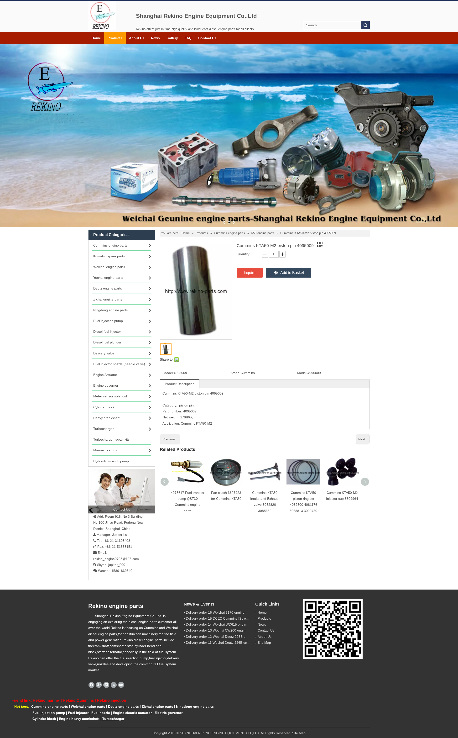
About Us (136, 38)
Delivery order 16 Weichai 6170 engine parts (219, 612)
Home (96, 38)
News (155, 38)
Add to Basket (292, 273)
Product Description (179, 384)
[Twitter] (114, 685)
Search (365, 25)
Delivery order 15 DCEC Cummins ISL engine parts (224, 618)
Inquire (249, 273)
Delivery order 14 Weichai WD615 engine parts (221, 624)
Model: (168, 373)
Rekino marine (46, 700)
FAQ (188, 38)
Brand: (235, 373)
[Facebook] (91, 685)
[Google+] (99, 685)
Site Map (264, 642)
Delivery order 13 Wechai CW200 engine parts (221, 630)
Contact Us (207, 38)
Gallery (172, 38)
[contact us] (121, 491)
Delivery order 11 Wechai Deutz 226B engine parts (224, 642)
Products (115, 38)
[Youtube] (121, 685)
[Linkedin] (106, 685)
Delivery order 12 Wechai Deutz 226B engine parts (224, 636)
